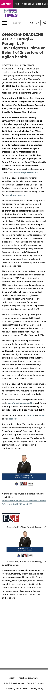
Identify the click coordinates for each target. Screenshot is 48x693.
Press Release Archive (28, 678)
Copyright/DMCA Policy (16, 688)
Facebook (12, 419)
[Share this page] (44, 22)
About (12, 678)
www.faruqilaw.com (15, 195)
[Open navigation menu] (4, 22)
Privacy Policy (36, 688)
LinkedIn (30, 415)
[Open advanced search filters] (37, 23)
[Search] (32, 23)
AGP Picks (6, 4)
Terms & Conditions (35, 683)
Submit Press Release (14, 683)
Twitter (41, 415)
